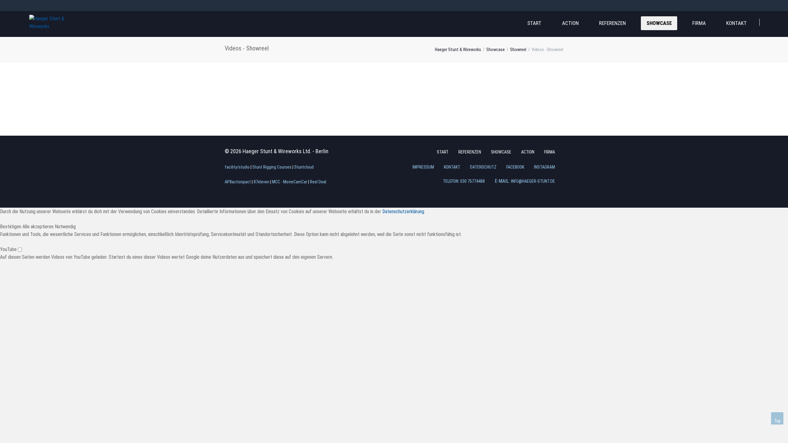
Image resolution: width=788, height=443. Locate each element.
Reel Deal (318, 181)
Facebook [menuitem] (515, 167)
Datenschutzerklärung (403, 211)
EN (42, 5)
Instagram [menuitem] (544, 167)
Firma (699, 23)
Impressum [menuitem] (423, 167)
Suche (772, 21)
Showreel (518, 49)
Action (570, 23)
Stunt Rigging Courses (271, 167)
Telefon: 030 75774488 (464, 181)
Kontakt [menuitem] (452, 167)
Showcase (659, 23)
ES (64, 5)
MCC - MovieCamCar (289, 181)
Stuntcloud (304, 167)
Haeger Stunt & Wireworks (458, 49)
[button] (11, 226)
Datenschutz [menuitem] (483, 167)
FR (53, 5)
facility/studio (237, 167)
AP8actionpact (238, 181)
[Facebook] (760, 5)
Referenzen (612, 23)
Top (777, 420)
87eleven (261, 181)
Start (534, 23)
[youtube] (782, 5)
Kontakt (736, 23)
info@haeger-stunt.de (533, 181)
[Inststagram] (771, 5)
